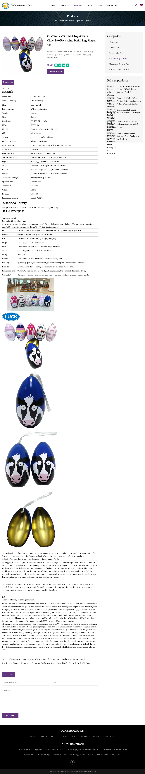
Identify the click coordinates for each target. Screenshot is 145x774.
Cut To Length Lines (54, 749)
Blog (99, 5)
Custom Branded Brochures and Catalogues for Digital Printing (128, 124)
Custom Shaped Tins (75, 21)
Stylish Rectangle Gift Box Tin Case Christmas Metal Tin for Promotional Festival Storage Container (47, 659)
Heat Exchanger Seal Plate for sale (52, 754)
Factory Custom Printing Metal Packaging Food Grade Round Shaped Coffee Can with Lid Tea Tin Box (48, 663)
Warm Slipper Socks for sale (81, 754)
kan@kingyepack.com (89, 771)
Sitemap (96, 736)
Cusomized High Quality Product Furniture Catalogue (128, 111)
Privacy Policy (109, 736)
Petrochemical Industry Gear (109, 754)
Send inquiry (56, 72)
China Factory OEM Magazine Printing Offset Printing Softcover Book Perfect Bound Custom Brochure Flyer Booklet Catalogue (129, 89)
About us (65, 5)
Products (78, 5)
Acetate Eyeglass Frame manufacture (83, 749)
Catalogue (113, 42)
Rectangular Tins (116, 53)
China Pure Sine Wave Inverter (114, 749)
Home (53, 5)
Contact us (112, 5)
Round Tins (114, 47)
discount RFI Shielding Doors (30, 749)
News (90, 5)
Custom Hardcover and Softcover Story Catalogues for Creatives (128, 136)
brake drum (29, 754)
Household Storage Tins (119, 64)
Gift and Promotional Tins (120, 70)
